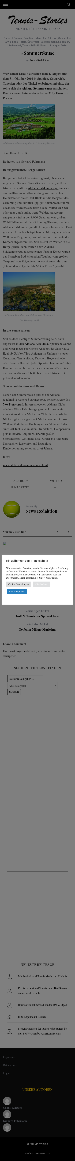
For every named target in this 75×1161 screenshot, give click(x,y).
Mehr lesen (52, 577)
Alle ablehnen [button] (41, 584)
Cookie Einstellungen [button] (18, 584)
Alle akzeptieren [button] (17, 591)
